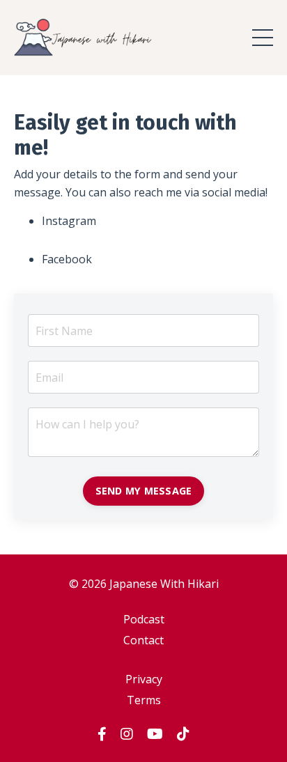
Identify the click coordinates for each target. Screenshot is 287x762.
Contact (143, 640)
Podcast (143, 619)
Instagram (69, 220)
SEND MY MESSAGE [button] (143, 490)
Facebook (67, 259)
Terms (144, 700)
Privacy (143, 679)
